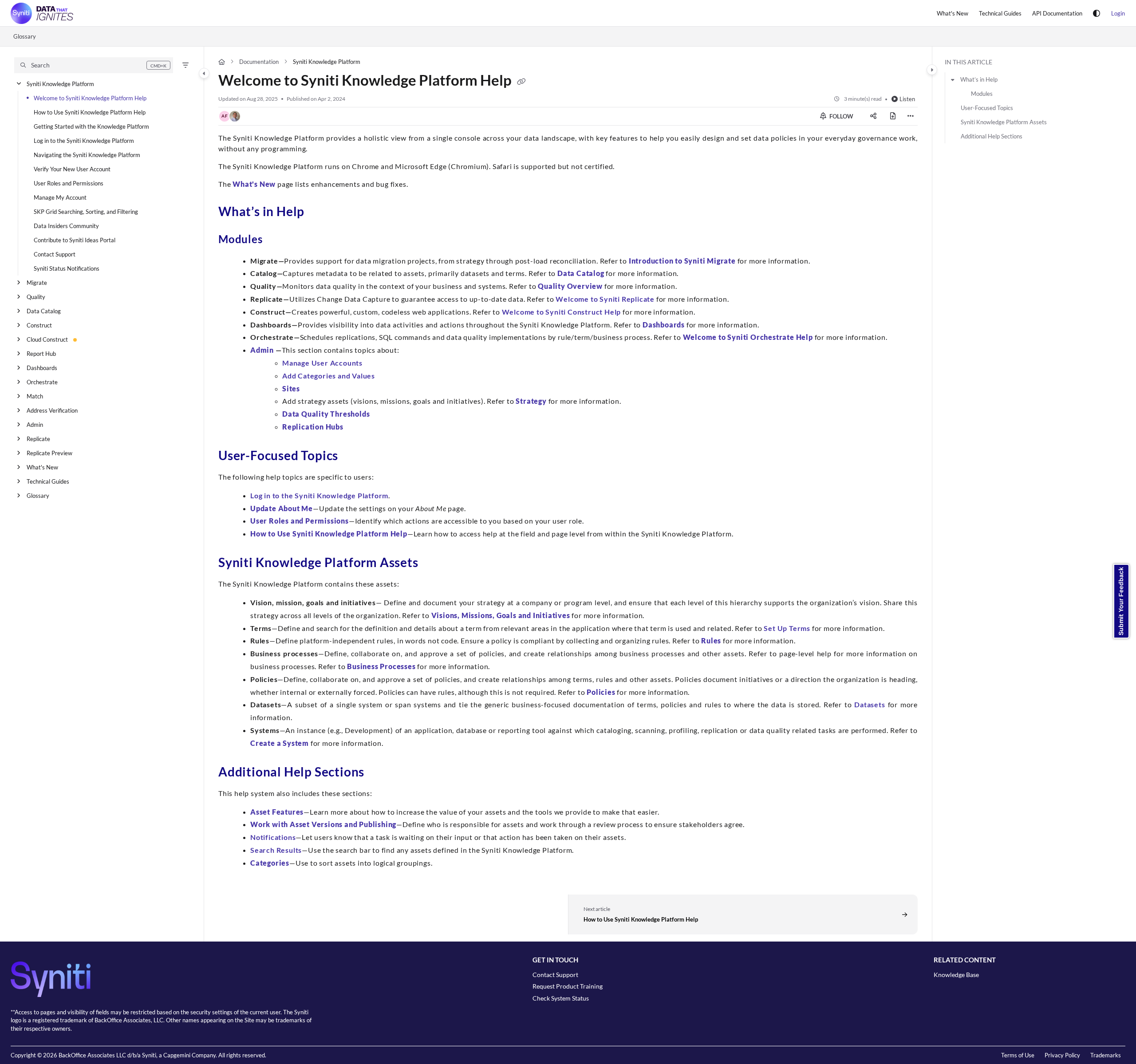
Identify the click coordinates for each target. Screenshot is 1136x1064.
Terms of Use (1017, 1055)
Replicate (38, 438)
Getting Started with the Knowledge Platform (91, 126)
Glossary (24, 36)
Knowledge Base (956, 974)
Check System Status (560, 998)
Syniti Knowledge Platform (60, 83)
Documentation (259, 61)
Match (35, 396)
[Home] (42, 13)
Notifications (273, 837)
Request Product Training (567, 986)
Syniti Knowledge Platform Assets (1004, 122)
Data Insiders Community (66, 225)
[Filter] (185, 65)
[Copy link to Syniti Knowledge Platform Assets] (433, 564)
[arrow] (953, 79)
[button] (93, 65)
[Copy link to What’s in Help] (319, 213)
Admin (35, 424)
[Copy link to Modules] (277, 240)
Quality (36, 296)
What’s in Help (979, 79)
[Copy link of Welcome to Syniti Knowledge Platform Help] (521, 82)
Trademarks (1105, 1055)
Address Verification (52, 410)
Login (1118, 13)
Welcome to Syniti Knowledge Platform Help (90, 98)
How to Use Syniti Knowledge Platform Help (90, 112)
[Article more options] (910, 116)
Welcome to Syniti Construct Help (561, 311)
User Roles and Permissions (68, 183)
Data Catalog (44, 311)
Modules (982, 93)
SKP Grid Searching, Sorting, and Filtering (86, 211)
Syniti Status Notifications (66, 268)
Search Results (276, 850)
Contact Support (54, 254)
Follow (840, 116)
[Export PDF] (893, 116)
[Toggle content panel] (932, 69)
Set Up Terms (787, 628)
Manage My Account (60, 197)
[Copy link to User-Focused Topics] (352, 457)
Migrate (37, 282)
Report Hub (41, 353)
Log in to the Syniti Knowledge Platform (84, 140)
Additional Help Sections (991, 136)
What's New (42, 467)
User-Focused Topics (987, 107)
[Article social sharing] (873, 116)
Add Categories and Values (328, 375)
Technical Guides (48, 481)
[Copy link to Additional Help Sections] (378, 773)
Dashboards (42, 367)
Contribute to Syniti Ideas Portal (74, 240)
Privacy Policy (1062, 1055)
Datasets (869, 704)
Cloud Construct (47, 339)
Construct (39, 325)
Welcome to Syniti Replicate (605, 299)
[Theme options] (1096, 13)
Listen (907, 98)
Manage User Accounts (322, 363)
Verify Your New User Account (72, 169)
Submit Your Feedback (1120, 601)
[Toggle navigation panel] (204, 73)
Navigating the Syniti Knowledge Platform (87, 154)
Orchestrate (42, 382)
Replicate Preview (49, 453)
